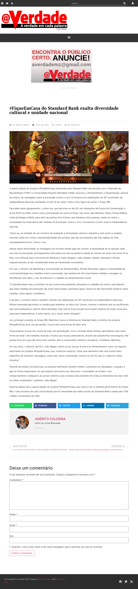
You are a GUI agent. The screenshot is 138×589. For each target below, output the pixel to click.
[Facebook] (2, 3)
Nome (13, 514)
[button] (69, 37)
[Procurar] (124, 3)
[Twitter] (7, 3)
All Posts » (39, 428)
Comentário (16, 480)
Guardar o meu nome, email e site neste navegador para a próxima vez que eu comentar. (57, 547)
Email (13, 525)
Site (11, 536)
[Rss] (12, 3)
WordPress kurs (45, 579)
